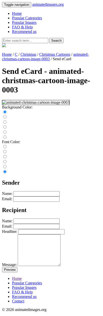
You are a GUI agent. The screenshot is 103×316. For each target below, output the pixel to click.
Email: (7, 199)
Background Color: (17, 107)
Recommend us (24, 31)
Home (17, 13)
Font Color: (11, 142)
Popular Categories (27, 18)
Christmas (28, 54)
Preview (10, 270)
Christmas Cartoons (54, 54)
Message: (9, 264)
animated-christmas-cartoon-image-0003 (45, 56)
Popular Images (24, 22)
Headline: (9, 231)
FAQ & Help (22, 27)
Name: (7, 193)
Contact (18, 301)
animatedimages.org (48, 4)
